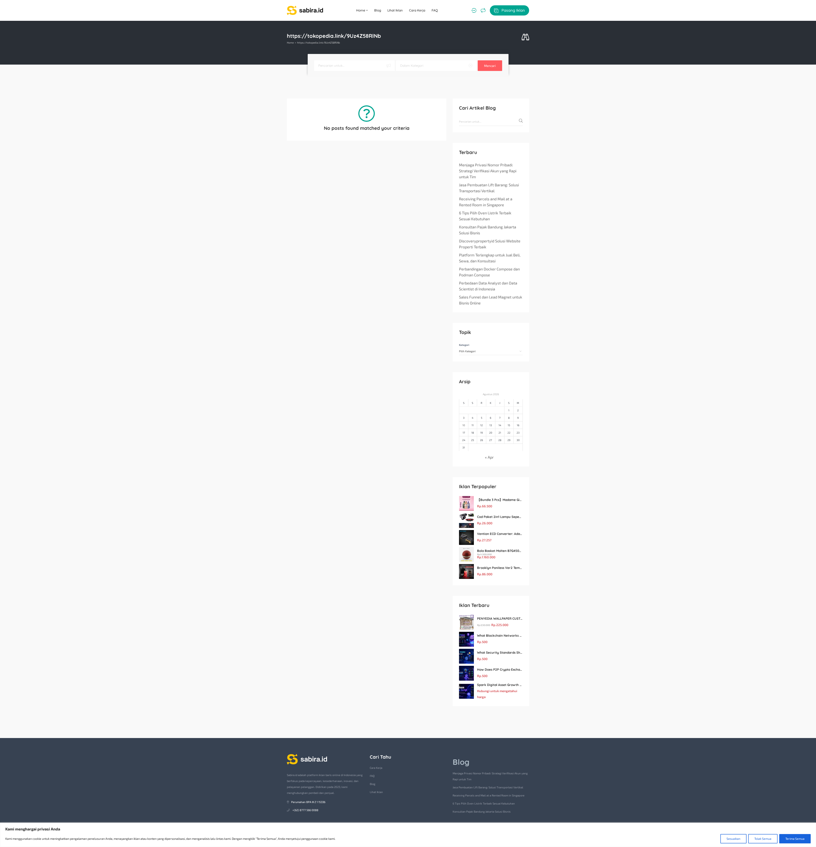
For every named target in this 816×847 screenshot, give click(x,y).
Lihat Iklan (395, 10)
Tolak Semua (762, 838)
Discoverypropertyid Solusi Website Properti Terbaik (489, 244)
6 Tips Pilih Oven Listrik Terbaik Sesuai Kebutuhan (485, 216)
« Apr (489, 457)
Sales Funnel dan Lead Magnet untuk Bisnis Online (490, 300)
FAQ (435, 10)
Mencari (490, 66)
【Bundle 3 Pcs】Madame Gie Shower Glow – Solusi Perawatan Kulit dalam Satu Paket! (500, 500)
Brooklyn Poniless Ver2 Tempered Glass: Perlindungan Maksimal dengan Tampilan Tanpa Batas (500, 568)
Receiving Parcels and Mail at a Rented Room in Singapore (485, 202)
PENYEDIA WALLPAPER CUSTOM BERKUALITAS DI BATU (500, 619)
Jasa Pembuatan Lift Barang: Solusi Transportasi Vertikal (489, 187)
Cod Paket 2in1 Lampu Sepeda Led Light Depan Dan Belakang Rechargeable (500, 517)
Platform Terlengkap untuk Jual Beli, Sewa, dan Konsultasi (489, 258)
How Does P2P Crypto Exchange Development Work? (500, 669)
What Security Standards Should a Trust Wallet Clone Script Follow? (500, 652)
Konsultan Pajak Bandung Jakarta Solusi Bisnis (487, 230)
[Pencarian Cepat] (525, 37)
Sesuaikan (733, 838)
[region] (408, 835)
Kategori (464, 344)
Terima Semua (795, 838)
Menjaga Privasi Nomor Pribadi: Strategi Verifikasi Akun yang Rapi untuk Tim (487, 171)
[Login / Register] (473, 10)
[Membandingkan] (483, 10)
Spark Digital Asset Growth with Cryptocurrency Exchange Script (500, 685)
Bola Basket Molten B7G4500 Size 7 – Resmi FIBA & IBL (500, 551)
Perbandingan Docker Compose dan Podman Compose (489, 272)
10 (463, 425)
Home (361, 10)
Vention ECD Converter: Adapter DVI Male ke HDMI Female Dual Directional (500, 534)
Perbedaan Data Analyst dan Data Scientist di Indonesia (488, 286)
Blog (377, 10)
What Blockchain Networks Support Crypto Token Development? (500, 635)
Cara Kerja (417, 10)
